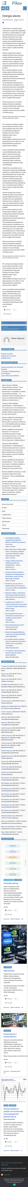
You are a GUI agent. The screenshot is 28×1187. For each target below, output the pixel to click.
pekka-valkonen (20, 20)
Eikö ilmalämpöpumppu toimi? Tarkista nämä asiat (14, 626)
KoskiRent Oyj (5, 685)
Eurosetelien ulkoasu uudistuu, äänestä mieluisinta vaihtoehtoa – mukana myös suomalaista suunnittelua (16, 642)
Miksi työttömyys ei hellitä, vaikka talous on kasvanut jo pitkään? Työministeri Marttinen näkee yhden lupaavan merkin (15, 552)
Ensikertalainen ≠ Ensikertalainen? (12, 406)
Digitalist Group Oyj (7, 756)
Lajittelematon (6, 515)
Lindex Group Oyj (6, 728)
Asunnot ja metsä (7, 504)
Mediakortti (4, 1165)
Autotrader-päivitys (11, 883)
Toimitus (10, 1163)
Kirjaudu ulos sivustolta (8, 356)
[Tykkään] (3, 22)
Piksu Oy (4, 1163)
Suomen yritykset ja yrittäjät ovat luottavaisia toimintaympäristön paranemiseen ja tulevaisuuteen (13, 1114)
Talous (4, 525)
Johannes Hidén (16, 1071)
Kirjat (3, 511)
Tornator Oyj (5, 772)
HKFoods (4, 717)
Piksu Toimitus (15, 1150)
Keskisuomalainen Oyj (8, 816)
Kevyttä (4, 508)
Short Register (5, 374)
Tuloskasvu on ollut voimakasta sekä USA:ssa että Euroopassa (14, 474)
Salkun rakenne (7, 518)
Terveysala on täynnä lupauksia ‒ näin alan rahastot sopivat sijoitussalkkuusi (15, 653)
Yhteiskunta (5, 528)
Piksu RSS (7, 1175)
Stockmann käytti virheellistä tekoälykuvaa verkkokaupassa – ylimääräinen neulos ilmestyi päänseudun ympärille (15, 575)
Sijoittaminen (6, 522)
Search (25, 8)
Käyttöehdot (17, 1163)
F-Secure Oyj (5, 666)
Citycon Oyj (4, 674)
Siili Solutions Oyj (6, 778)
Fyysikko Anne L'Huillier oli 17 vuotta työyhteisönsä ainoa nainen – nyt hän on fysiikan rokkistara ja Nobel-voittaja (16, 605)
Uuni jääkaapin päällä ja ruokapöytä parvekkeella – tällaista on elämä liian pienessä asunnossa (15, 541)
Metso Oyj (4, 821)
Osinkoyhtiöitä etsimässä (10, 387)
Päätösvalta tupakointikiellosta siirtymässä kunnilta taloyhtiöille (15, 633)
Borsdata (4, 369)
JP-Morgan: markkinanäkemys (10, 371)
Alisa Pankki (5, 832)
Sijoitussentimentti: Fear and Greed (12, 367)
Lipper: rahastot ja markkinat (10, 376)
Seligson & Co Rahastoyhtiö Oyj (11, 706)
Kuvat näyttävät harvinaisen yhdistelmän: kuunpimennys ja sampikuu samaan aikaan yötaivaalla (14, 617)
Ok (14, 1184)
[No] (26, 1182)
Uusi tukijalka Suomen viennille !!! (14, 323)
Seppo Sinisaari (16, 919)
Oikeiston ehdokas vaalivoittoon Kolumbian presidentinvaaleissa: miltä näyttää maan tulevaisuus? (15, 595)
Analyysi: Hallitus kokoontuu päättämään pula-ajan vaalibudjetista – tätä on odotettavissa (14, 564)
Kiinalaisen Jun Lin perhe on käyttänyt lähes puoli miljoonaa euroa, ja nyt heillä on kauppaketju (15, 586)
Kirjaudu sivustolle (7, 354)
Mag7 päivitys (9, 970)
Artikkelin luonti (6, 358)
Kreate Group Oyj (6, 751)
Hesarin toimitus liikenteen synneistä (16, 328)
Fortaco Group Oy (6, 701)
